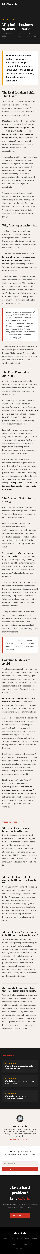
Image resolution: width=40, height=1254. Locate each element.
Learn (34, 1238)
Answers (25, 1238)
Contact (17, 1244)
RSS (25, 1244)
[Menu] (36, 4)
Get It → (7, 1169)
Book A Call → (20, 1215)
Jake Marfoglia (9, 3)
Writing (15, 1238)
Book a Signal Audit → (20, 1139)
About (6, 1238)
